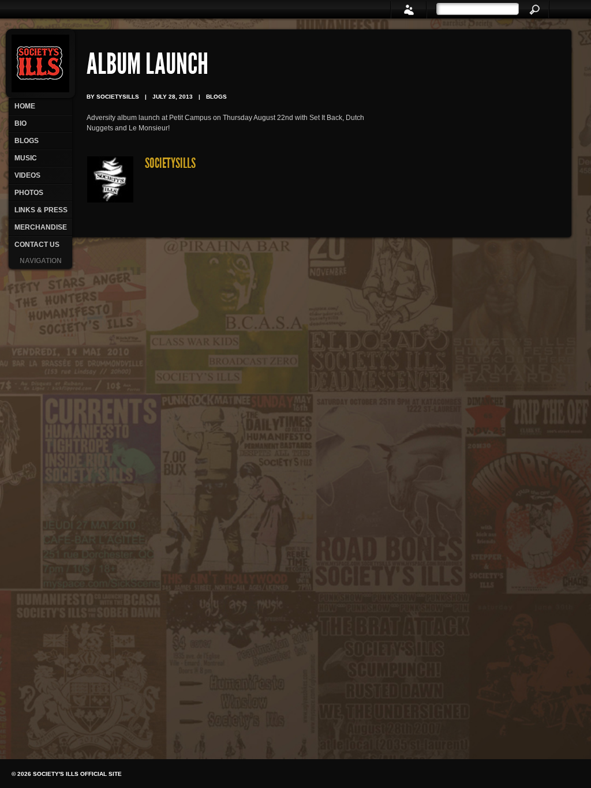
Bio (20, 123)
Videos (27, 175)
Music (25, 158)
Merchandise (40, 227)
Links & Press (41, 210)
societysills (170, 164)
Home (24, 106)
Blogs (26, 141)
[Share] (408, 9)
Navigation (41, 261)
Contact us (36, 245)
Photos (28, 193)
